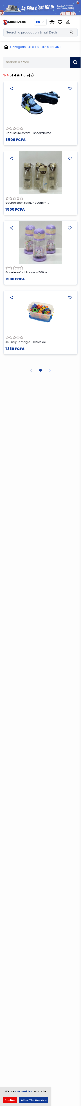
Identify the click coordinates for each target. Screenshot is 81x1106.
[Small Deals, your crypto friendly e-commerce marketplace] (12, 22)
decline (10, 1100)
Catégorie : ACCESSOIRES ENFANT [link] (35, 47)
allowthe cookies (34, 1100)
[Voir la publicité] (40, 7)
